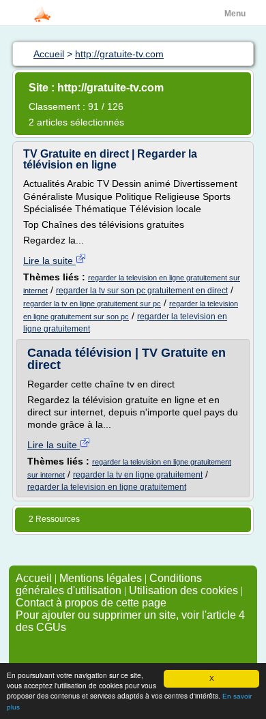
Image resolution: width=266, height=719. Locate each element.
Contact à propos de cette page (91, 602)
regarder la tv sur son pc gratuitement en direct (142, 290)
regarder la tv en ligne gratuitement (138, 475)
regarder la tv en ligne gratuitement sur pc (92, 303)
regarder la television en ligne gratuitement (106, 487)
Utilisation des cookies (183, 590)
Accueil (34, 578)
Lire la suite (49, 260)
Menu (235, 13)
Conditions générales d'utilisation (109, 584)
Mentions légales (100, 578)
